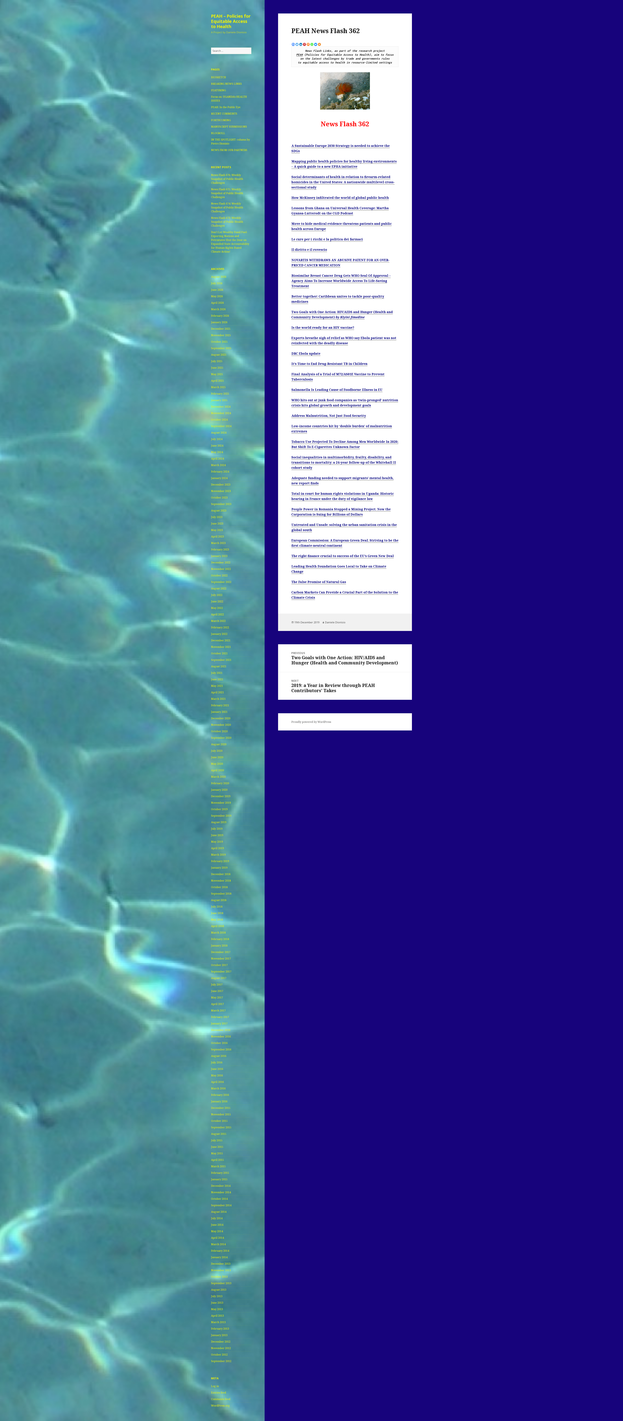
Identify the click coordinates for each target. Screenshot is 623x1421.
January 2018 (219, 945)
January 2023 (219, 556)
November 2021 (221, 647)
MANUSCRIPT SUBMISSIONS (229, 126)
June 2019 (217, 835)
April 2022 (217, 614)
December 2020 (220, 718)
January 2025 (219, 400)
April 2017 (217, 1004)
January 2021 (219, 712)
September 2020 (221, 738)
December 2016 (220, 1030)
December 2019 (220, 796)
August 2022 (218, 588)
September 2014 (221, 1205)
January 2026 (219, 322)
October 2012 (219, 1354)
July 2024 (216, 439)
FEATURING (218, 90)
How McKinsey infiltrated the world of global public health (340, 198)
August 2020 (218, 744)
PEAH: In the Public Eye (225, 107)
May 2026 (217, 296)
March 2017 (218, 1010)
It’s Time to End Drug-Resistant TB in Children (329, 364)
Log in (215, 1386)
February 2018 (220, 939)
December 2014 (220, 1186)
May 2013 (217, 1309)
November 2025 (221, 335)
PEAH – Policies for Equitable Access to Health (230, 21)
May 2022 (217, 608)
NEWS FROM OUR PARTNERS (229, 150)
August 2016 (218, 1056)
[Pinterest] (304, 44)
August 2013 (218, 1289)
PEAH (299, 54)
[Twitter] (297, 44)
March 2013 (218, 1322)
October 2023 (219, 497)
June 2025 (217, 367)
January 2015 (219, 1179)
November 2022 (221, 569)
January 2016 (219, 1101)
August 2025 (218, 354)
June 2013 (217, 1302)
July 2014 (216, 1218)
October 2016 (219, 1043)
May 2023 (217, 530)
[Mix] (308, 44)
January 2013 (219, 1335)
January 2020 (219, 790)
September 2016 (221, 1049)
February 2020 (220, 783)
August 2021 (218, 666)
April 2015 (217, 1160)
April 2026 (217, 303)
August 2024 (218, 432)
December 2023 (220, 484)
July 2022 (216, 595)
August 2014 (218, 1212)
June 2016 (217, 1069)
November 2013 (221, 1270)
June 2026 (217, 290)
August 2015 (218, 1134)
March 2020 (218, 777)
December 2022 (220, 562)
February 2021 (220, 705)
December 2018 (220, 874)
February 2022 (220, 627)
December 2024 (220, 406)
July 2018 (216, 906)
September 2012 (221, 1361)
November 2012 (221, 1348)
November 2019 (221, 802)
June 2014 (217, 1225)
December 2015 (220, 1108)
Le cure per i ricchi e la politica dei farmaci (327, 239)
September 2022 (221, 582)
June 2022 (217, 601)
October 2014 (219, 1199)
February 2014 (220, 1251)
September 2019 (221, 815)
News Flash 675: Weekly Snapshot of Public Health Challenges (227, 193)
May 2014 (217, 1231)
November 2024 (221, 413)
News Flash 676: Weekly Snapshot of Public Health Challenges (227, 179)
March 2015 (218, 1166)
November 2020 (221, 725)
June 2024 (217, 445)
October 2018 (219, 887)
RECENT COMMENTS (224, 113)
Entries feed (218, 1392)
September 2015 (221, 1127)
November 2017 (221, 958)
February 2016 (220, 1095)
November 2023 (221, 491)
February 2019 (220, 861)
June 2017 (217, 991)
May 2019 (217, 841)
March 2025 (218, 387)
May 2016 (217, 1075)
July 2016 (216, 1062)
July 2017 (216, 984)
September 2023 (221, 504)
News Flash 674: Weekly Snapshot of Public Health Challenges (227, 207)
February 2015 (220, 1173)
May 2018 (217, 919)
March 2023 (218, 543)
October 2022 (219, 575)
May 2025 (217, 374)
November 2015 (221, 1114)
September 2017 (221, 971)
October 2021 (219, 653)
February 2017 (220, 1017)
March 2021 (218, 699)
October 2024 (219, 419)
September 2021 (221, 660)
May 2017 (217, 997)
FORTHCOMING (221, 120)
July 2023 (216, 517)
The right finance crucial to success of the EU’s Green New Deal (342, 556)
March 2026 (218, 309)
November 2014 (221, 1192)
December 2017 (220, 952)
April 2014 (217, 1238)
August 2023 (218, 510)
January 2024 (219, 478)
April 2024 (217, 458)
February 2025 (220, 393)
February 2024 (220, 471)
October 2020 (219, 731)
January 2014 (219, 1257)
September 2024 (221, 426)
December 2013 (220, 1263)
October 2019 (219, 809)
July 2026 (216, 283)
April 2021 (217, 692)
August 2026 (218, 277)
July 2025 (216, 361)
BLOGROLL (218, 133)
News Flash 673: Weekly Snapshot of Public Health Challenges (227, 221)
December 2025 (220, 328)
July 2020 (216, 751)
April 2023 (217, 536)
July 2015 (216, 1140)
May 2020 (217, 764)
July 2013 (216, 1296)
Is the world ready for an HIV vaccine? (322, 327)
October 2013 (219, 1276)
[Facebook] (293, 44)
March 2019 (218, 854)
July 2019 (216, 828)
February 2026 (220, 316)
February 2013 (220, 1328)
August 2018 (218, 900)
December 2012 (220, 1341)
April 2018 (217, 926)
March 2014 (218, 1244)
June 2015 (217, 1147)
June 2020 (217, 757)
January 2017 (219, 1023)
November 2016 (221, 1036)
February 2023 (220, 549)
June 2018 (217, 913)
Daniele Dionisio (335, 622)
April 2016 (217, 1082)
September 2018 (221, 893)
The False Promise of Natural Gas (318, 582)
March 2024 (218, 465)
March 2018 (218, 932)
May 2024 (217, 452)
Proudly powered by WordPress (311, 722)
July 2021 (216, 673)
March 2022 (218, 621)
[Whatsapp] (311, 44)
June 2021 (217, 679)
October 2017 (219, 965)
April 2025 (217, 380)
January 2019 (219, 867)
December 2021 (220, 640)
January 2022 (219, 634)
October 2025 (219, 341)
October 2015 (219, 1121)
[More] (319, 44)
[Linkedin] (300, 44)
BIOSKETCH (218, 77)
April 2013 (217, 1315)
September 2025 (221, 348)
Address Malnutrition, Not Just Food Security (328, 416)
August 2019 (218, 822)
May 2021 (217, 686)
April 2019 (217, 848)
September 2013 (221, 1283)
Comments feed (220, 1399)
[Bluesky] (315, 44)
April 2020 (217, 770)
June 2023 (217, 523)
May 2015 (217, 1153)
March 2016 (218, 1088)
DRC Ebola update (305, 353)
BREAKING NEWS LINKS (226, 84)
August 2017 (218, 978)
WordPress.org (220, 1405)
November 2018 (221, 880)
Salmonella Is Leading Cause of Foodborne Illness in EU (337, 390)
